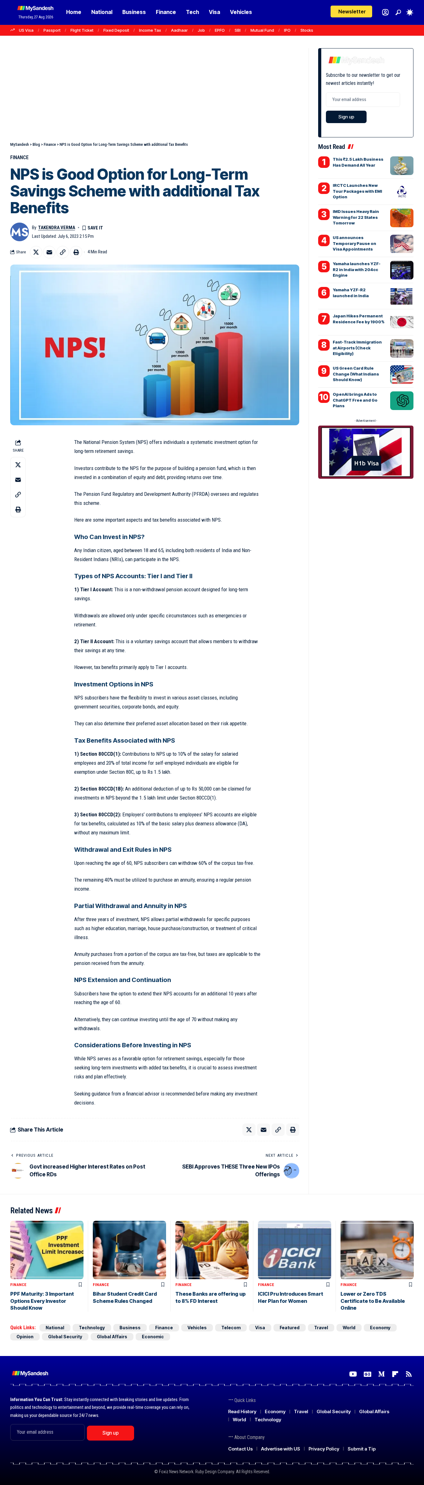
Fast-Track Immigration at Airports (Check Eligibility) (357, 347)
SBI (238, 30)
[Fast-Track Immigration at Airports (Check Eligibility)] (401, 348)
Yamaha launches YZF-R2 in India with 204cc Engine (357, 269)
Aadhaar (179, 30)
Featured (290, 1327)
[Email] (49, 252)
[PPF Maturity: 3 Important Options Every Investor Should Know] (46, 1250)
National (55, 1327)
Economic (153, 1336)
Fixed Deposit (116, 30)
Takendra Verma (56, 227)
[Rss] (409, 1374)
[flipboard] (395, 1374)
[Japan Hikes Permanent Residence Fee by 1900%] (401, 322)
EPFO (220, 30)
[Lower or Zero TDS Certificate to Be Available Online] (377, 1250)
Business (130, 1327)
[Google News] (367, 1374)
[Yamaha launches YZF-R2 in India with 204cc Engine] (401, 270)
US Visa (26, 30)
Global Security (65, 1336)
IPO (287, 30)
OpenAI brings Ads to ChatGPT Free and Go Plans (355, 400)
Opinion (25, 1336)
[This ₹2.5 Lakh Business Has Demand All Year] (401, 165)
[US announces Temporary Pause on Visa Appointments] (401, 244)
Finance (19, 157)
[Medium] (381, 1374)
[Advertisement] (154, 94)
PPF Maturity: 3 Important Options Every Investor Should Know (42, 1301)
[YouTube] (353, 1374)
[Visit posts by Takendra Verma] (19, 232)
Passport (52, 30)
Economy (380, 1327)
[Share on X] (36, 252)
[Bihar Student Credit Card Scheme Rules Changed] (129, 1250)
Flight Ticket (81, 30)
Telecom (231, 1327)
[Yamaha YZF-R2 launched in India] (401, 296)
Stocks (306, 30)
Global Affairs (112, 1336)
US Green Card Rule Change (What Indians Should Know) (356, 374)
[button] (398, 12)
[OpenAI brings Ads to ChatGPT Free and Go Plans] (401, 400)
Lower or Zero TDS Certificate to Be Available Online (373, 1301)
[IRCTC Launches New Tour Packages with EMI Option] (401, 191)
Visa (260, 1327)
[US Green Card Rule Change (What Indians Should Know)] (401, 374)
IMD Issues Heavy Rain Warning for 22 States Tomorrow (356, 217)
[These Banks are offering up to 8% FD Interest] (212, 1250)
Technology (92, 1327)
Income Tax (150, 30)
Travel (321, 1327)
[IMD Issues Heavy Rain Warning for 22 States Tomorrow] (401, 218)
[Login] (385, 12)
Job (201, 30)
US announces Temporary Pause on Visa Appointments (354, 243)
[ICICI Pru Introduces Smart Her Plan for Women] (294, 1250)
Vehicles (197, 1327)
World (349, 1327)
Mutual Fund (262, 30)
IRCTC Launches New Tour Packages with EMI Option (357, 191)
